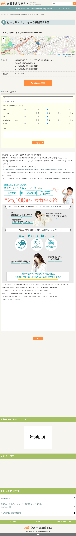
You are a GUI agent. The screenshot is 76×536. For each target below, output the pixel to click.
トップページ (7, 8)
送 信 (38, 143)
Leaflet (58, 54)
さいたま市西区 (40, 14)
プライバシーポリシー (63, 521)
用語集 (38, 521)
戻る (38, 338)
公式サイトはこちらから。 (13, 299)
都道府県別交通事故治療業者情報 (18, 14)
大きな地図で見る (69, 56)
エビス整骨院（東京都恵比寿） (11, 513)
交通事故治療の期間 (38, 8)
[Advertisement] (38, 317)
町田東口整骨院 (6, 498)
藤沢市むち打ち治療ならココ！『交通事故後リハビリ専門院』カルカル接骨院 (21, 505)
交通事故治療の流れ (22, 8)
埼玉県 (31, 14)
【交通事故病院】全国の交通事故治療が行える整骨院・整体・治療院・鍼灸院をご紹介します (35, 169)
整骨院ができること (53, 8)
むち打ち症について (68, 8)
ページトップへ (38, 534)
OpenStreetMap (65, 54)
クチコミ (6, 128)
